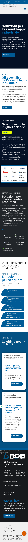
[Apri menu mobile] (24, 9)
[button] (8, 55)
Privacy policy (8, 525)
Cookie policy (8, 528)
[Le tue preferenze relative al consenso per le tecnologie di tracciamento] (1, 406)
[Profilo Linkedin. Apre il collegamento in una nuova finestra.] (20, 494)
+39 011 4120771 (7, 1)
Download (17, 1)
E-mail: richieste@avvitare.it (12, 485)
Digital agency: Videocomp (12, 531)
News (24, 1)
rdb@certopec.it (19, 539)
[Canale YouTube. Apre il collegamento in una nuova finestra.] (23, 494)
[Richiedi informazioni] (24, 533)
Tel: (10, 482)
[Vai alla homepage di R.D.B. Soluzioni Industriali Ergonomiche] (12, 9)
